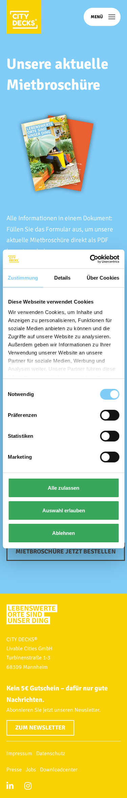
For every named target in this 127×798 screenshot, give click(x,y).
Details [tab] (62, 278)
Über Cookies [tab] (103, 278)
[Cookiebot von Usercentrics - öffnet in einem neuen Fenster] (90, 259)
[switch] (109, 415)
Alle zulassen (63, 488)
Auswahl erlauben (63, 510)
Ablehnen (63, 533)
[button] (102, 17)
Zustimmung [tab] (23, 278)
